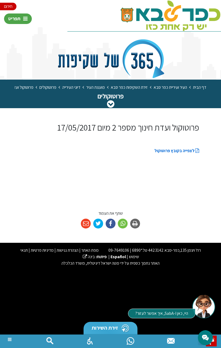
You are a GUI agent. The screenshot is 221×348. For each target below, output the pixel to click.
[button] (90, 340)
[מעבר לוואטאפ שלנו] (130, 340)
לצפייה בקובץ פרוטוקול (174, 150)
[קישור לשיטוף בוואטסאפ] (123, 224)
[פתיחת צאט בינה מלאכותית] (203, 306)
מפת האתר (90, 250)
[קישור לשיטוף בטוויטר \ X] (98, 224)
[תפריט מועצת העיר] (110, 103)
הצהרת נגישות (67, 250)
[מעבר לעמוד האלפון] (170, 340)
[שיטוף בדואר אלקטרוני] (86, 224)
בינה (89, 257)
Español (118, 257)
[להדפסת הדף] (135, 224)
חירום (8, 6)
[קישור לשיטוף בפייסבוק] (110, 224)
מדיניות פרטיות (42, 250)
